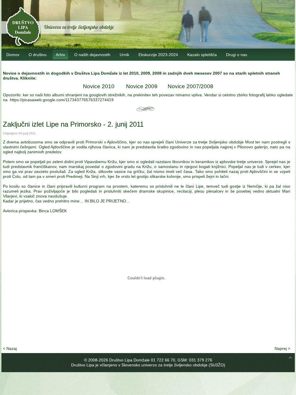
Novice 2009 (142, 86)
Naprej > (282, 348)
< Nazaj (10, 348)
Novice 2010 (98, 86)
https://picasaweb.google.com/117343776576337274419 (62, 99)
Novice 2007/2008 (190, 86)
